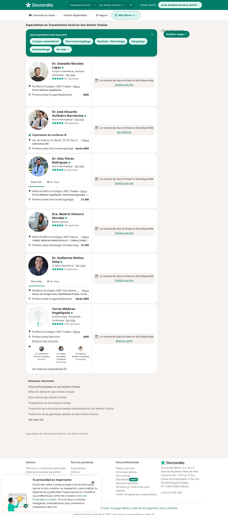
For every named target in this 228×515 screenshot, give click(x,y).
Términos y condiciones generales (46, 468)
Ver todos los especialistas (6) (49, 368)
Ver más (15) (35, 419)
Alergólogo (138, 41)
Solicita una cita (124, 84)
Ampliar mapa (175, 34)
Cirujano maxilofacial (45, 41)
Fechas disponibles (75, 15)
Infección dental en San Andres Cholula (51, 391)
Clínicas (75, 472)
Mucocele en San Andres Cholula (47, 397)
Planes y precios (125, 468)
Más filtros (126, 15)
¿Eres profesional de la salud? (179, 5)
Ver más (61, 49)
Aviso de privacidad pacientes (43, 472)
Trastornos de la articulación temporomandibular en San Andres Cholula (71, 408)
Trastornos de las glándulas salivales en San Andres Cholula (63, 414)
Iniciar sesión (148, 5)
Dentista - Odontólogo (111, 41)
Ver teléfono (124, 132)
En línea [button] (54, 182)
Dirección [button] (36, 182)
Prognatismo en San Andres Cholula (49, 403)
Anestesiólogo (41, 49)
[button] (152, 35)
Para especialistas (126, 472)
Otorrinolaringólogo (78, 41)
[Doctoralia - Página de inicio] (45, 4)
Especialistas (78, 468)
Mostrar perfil (124, 341)
